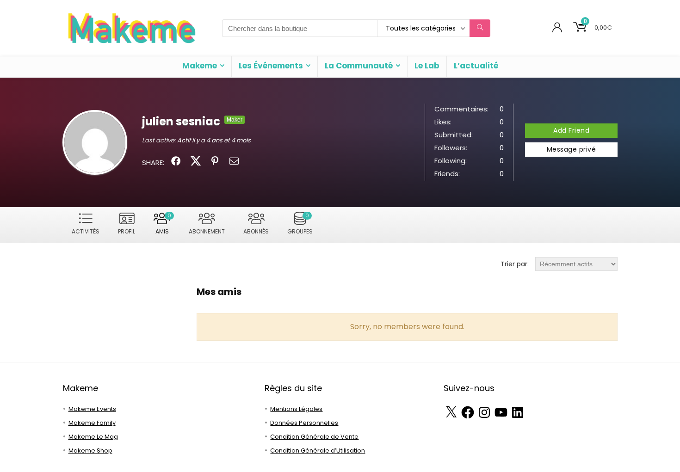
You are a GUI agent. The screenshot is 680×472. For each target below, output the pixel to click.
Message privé (571, 149)
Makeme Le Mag (93, 436)
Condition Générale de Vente (314, 436)
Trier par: (515, 264)
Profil (126, 231)
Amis (163, 223)
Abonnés (256, 231)
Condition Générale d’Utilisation (317, 450)
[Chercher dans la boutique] (480, 28)
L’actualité (476, 65)
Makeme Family (92, 422)
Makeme (199, 65)
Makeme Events (92, 409)
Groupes (300, 223)
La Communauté (359, 65)
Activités (85, 231)
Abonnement (207, 231)
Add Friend (571, 130)
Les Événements (271, 65)
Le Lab (426, 65)
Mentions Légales (296, 409)
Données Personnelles (304, 422)
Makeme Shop (90, 450)
